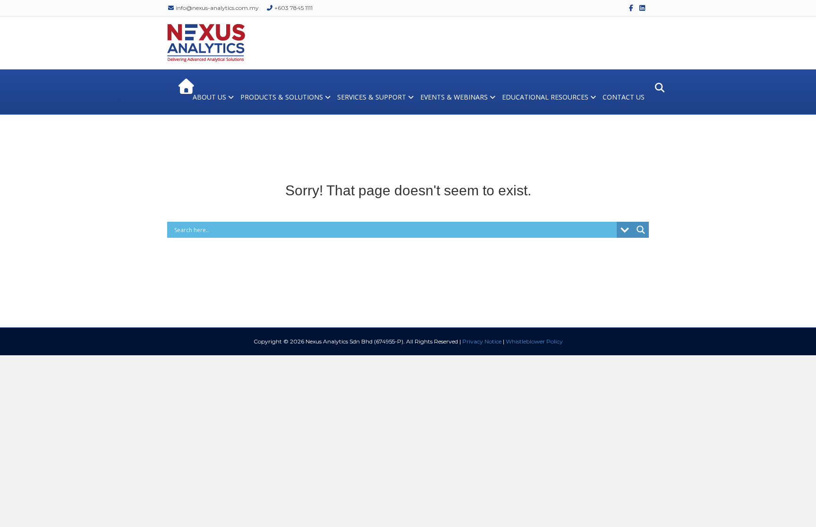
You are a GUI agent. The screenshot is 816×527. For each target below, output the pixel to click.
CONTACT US (624, 96)
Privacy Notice (482, 341)
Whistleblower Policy (534, 341)
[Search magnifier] (641, 230)
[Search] (657, 87)
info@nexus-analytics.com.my (216, 7)
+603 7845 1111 (293, 7)
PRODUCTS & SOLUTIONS (281, 96)
